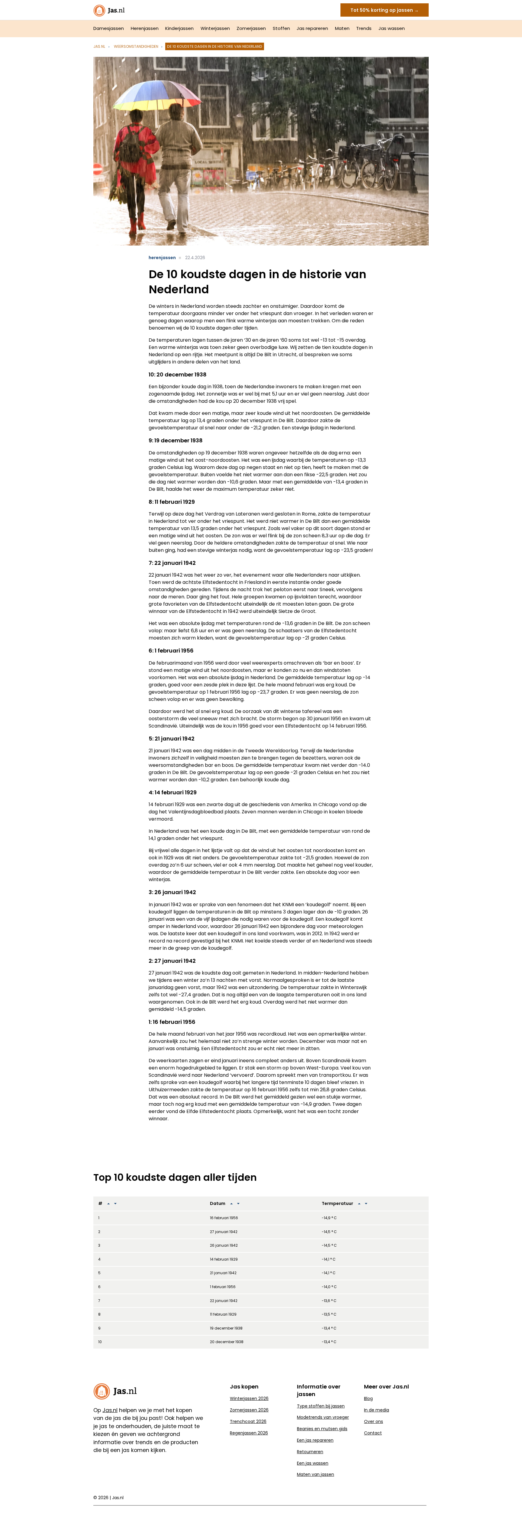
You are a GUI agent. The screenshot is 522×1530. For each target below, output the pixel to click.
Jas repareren (312, 28)
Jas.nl (99, 46)
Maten (342, 28)
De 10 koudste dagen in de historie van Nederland (214, 46)
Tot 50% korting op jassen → (384, 10)
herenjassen (162, 258)
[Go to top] (510, 1515)
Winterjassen (215, 28)
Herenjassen (145, 28)
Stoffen (281, 28)
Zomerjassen (251, 28)
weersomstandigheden (136, 46)
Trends (364, 28)
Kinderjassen (179, 28)
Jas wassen (392, 28)
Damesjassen (108, 28)
